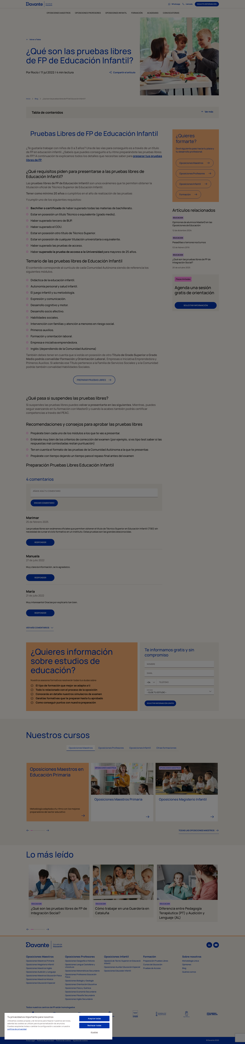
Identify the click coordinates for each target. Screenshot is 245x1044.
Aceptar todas (94, 1018)
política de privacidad (17, 1029)
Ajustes (94, 1032)
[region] (58, 1026)
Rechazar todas (94, 1025)
